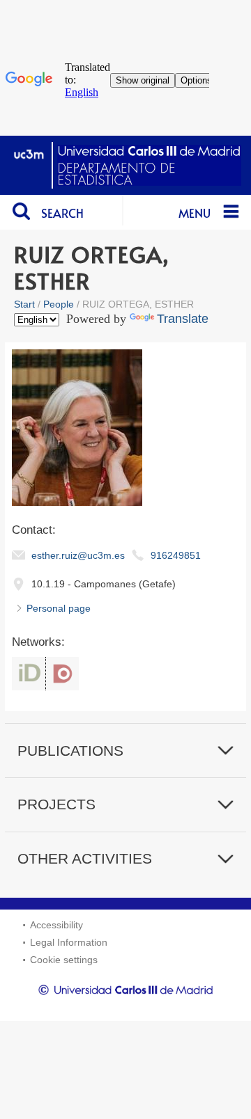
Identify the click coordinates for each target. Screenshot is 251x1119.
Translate (182, 319)
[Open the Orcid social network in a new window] (28, 673)
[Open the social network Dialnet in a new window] (62, 673)
